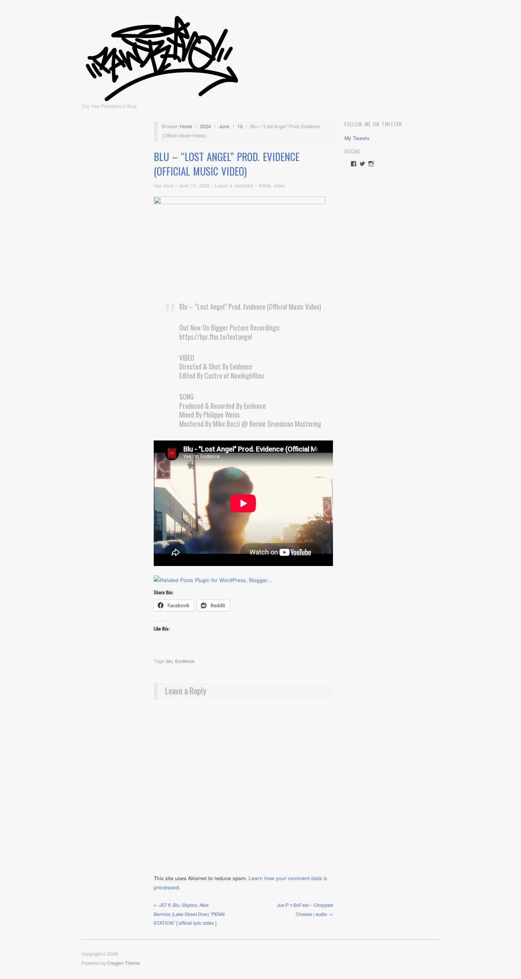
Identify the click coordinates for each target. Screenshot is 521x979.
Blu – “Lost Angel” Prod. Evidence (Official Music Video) (226, 164)
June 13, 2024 (194, 185)
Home (186, 126)
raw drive (164, 185)
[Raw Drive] (162, 56)
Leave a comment (234, 185)
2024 (205, 126)
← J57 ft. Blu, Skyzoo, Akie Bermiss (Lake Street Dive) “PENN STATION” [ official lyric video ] (189, 914)
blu (169, 661)
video (279, 185)
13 (240, 126)
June (224, 126)
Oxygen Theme (123, 963)
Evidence (185, 661)
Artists (264, 185)
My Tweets (357, 138)
